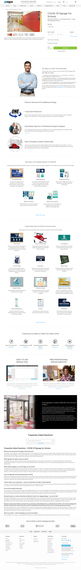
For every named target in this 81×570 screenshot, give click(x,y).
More (64, 5)
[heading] (40, 334)
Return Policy (36, 540)
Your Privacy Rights (64, 557)
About (7, 538)
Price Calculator (22, 543)
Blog (20, 538)
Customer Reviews (9, 544)
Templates (21, 547)
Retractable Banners (50, 552)
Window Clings (49, 544)
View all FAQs (41, 443)
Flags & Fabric (23, 5)
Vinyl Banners (49, 540)
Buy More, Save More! (73, 36)
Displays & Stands (48, 5)
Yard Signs (49, 541)
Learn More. (27, 133)
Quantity (72, 32)
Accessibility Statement (8, 541)
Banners (7, 5)
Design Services (22, 540)
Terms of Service (64, 555)
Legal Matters (8, 547)
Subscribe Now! (66, 545)
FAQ (20, 541)
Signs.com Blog (63, 538)
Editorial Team (8, 545)
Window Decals (49, 543)
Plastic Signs (49, 547)
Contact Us (35, 538)
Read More (11, 347)
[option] (24, 22)
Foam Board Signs (50, 549)
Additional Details (61, 51)
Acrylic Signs (49, 546)
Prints (58, 5)
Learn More (58, 388)
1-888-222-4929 (64, 559)
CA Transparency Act (9, 542)
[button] (63, 2)
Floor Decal (51, 26)
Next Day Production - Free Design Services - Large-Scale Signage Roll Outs (62, 19)
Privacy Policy (69, 554)
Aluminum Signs (50, 538)
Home (7, 9)
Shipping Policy (36, 541)
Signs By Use (72, 5)
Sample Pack (22, 544)
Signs (15, 5)
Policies (7, 550)
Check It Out (22, 388)
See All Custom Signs (40, 215)
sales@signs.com (61, 87)
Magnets (39, 5)
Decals (31, 5)
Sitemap (21, 546)
